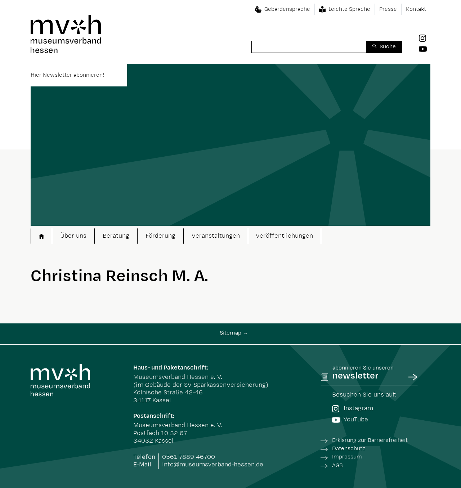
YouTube (356, 419)
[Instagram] (424, 38)
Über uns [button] (73, 236)
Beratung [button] (116, 236)
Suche (388, 46)
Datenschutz (348, 448)
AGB (337, 465)
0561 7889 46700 (188, 457)
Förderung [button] (160, 236)
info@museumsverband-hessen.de (212, 464)
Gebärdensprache (287, 9)
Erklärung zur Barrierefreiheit (370, 440)
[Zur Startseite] (66, 34)
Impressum (347, 456)
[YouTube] (424, 48)
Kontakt (416, 9)
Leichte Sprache (349, 9)
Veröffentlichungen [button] (284, 236)
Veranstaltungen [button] (216, 236)
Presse (388, 9)
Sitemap (230, 333)
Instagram (358, 408)
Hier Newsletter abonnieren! (67, 75)
